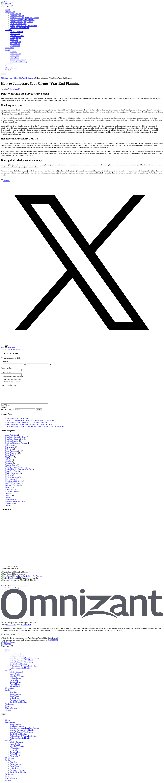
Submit (4, 407)
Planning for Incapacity (18, 60)
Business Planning (11, 441)
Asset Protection (11, 435)
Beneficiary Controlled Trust (15, 437)
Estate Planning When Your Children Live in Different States (26, 422)
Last (49, 364)
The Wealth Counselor (16, 349)
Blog (7, 66)
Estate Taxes (14, 56)
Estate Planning (15, 14)
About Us (8, 30)
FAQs (7, 50)
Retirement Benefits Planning (20, 28)
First (25, 364)
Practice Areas (10, 12)
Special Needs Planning (18, 24)
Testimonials (9, 64)
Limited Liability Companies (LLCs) (18, 469)
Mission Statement (16, 32)
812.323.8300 (53, 640)
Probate (8, 487)
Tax (6, 493)
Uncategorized (10, 499)
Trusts (7, 497)
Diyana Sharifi (15, 46)
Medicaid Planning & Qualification (22, 20)
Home (7, 10)
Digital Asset (9, 447)
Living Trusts (14, 58)
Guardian (8, 461)
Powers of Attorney (12, 485)
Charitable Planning (17, 16)
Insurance (8, 463)
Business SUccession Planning (16, 443)
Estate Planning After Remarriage (17, 418)
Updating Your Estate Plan (14, 501)
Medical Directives (12, 477)
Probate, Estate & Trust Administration (23, 26)
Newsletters (9, 48)
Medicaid (8, 475)
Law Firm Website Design (10, 588)
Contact (8, 70)
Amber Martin (15, 44)
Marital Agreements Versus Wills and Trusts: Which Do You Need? (29, 424)
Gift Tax (8, 459)
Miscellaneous (10, 479)
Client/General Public (13, 380)
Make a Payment (11, 68)
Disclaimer (23, 586)
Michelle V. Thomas (17, 36)
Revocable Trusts (11, 491)
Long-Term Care (11, 471)
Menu (3, 74)
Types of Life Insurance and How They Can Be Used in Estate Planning (30, 420)
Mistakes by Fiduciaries (13, 481)
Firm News (9, 457)
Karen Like (14, 40)
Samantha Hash (15, 42)
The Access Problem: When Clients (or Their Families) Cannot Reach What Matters (34, 426)
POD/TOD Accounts (12, 483)
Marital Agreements (12, 473)
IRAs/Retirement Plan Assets (15, 467)
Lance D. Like (15, 34)
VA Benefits (9, 503)
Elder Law (13, 52)
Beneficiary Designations (14, 439)
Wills (7, 505)
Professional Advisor (12, 382)
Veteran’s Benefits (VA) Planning (21, 22)
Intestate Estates (11, 465)
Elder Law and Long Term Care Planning (24, 18)
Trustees (8, 495)
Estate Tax (9, 455)
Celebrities (9, 445)
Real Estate (9, 489)
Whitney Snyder (15, 38)
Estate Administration (12, 451)
